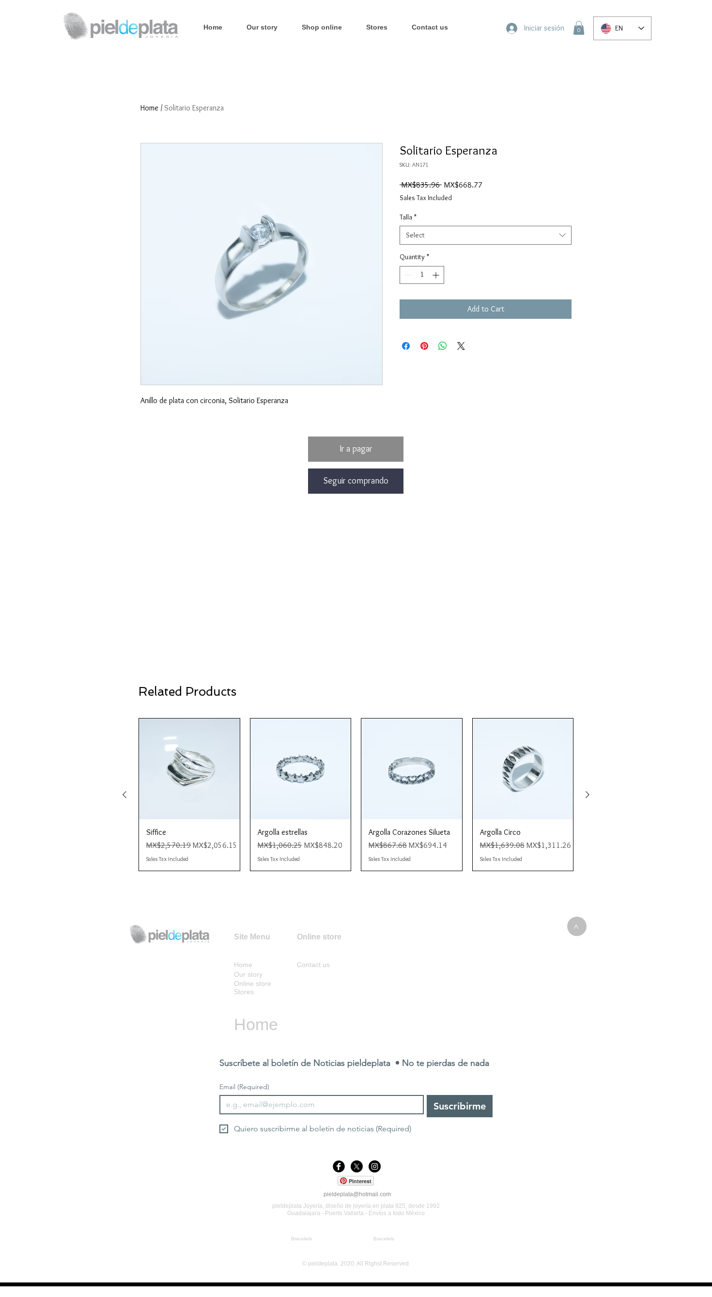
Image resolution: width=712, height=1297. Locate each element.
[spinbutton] (422, 274)
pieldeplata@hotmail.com (357, 1194)
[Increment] (437, 274)
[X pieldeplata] (357, 1166)
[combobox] (486, 235)
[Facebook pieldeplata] (339, 1166)
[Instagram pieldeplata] (375, 1166)
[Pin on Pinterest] (424, 346)
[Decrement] (407, 274)
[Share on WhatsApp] (443, 346)
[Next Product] (587, 794)
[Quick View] (189, 769)
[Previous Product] (124, 794)
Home (149, 107)
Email (244, 1087)
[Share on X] (461, 346)
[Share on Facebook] (406, 346)
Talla (408, 217)
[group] (356, 795)
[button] (579, 28)
